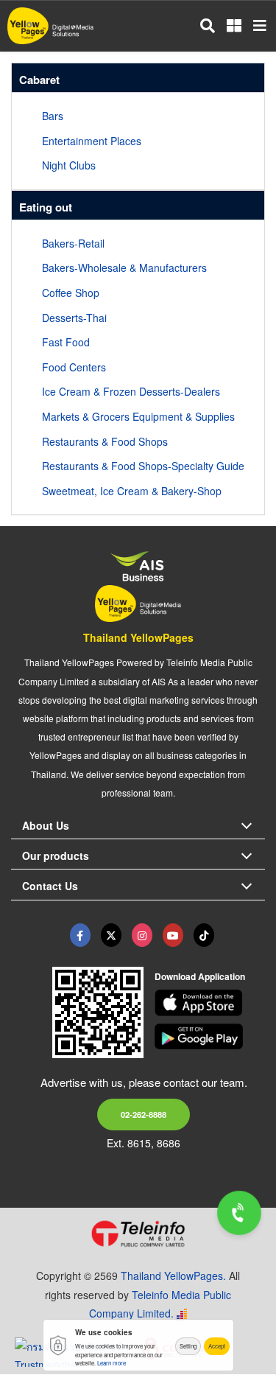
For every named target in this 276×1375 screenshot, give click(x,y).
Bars (52, 115)
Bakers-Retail (73, 243)
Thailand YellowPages (138, 637)
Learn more (111, 1363)
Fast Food (66, 342)
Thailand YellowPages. (173, 1275)
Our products (55, 855)
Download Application (200, 976)
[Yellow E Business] (80, 935)
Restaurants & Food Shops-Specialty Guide (143, 465)
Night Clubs (69, 165)
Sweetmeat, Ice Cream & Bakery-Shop (132, 490)
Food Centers (74, 367)
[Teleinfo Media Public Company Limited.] (138, 1233)
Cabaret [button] (39, 79)
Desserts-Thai (74, 317)
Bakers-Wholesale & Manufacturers (124, 267)
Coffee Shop (70, 292)
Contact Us (50, 885)
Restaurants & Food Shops (105, 441)
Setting (188, 1346)
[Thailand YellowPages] (111, 935)
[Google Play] (210, 1037)
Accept (216, 1346)
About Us (45, 825)
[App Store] (210, 1003)
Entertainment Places (91, 140)
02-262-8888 (143, 1114)
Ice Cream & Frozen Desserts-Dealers (131, 391)
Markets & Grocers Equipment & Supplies (138, 416)
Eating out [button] (45, 207)
